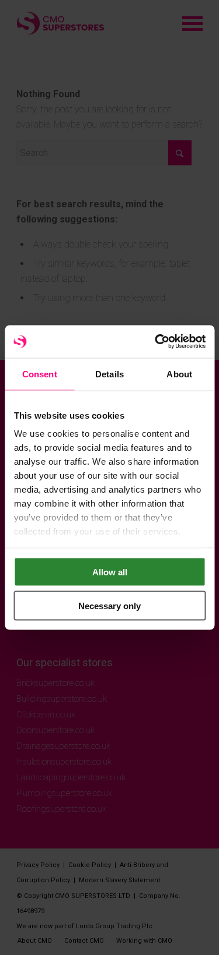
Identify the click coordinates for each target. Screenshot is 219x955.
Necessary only (109, 606)
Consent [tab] (39, 374)
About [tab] (179, 374)
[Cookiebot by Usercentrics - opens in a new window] (156, 341)
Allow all (109, 571)
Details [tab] (109, 374)
